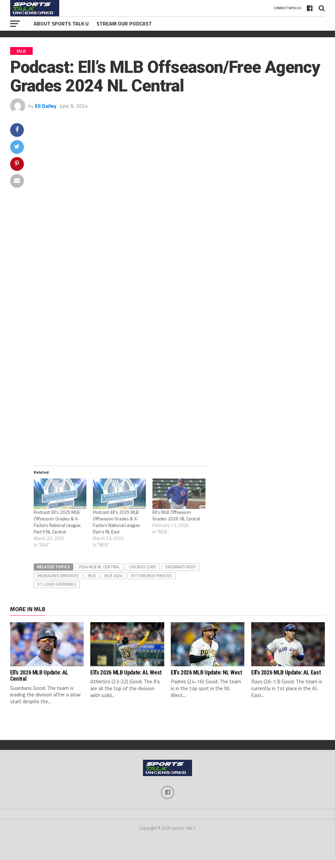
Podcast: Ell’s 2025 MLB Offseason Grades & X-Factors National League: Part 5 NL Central (57, 522)
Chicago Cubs (142, 566)
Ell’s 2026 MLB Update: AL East (286, 672)
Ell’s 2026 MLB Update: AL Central (39, 675)
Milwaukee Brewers (58, 575)
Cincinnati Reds (180, 566)
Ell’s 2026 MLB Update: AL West (125, 672)
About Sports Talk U (61, 23)
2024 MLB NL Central (99, 566)
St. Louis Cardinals (56, 584)
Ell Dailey (45, 106)
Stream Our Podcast (124, 23)
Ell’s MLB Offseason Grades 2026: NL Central (176, 515)
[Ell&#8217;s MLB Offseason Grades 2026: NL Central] (178, 494)
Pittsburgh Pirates (151, 575)
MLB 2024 (113, 575)
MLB (92, 575)
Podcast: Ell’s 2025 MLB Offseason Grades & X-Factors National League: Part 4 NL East (116, 522)
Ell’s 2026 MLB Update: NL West (206, 672)
